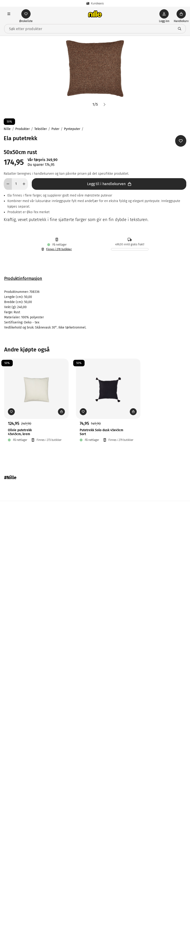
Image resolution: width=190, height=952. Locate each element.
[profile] (164, 14)
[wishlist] (26, 14)
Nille (7, 129)
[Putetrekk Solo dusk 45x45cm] (108, 382)
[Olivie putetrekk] (36, 382)
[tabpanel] (95, 309)
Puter (55, 129)
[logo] (95, 13)
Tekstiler (40, 129)
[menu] (8, 14)
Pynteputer (72, 129)
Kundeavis (97, 3)
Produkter (22, 129)
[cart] (181, 14)
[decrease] (8, 184)
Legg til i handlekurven (106, 184)
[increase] (24, 184)
